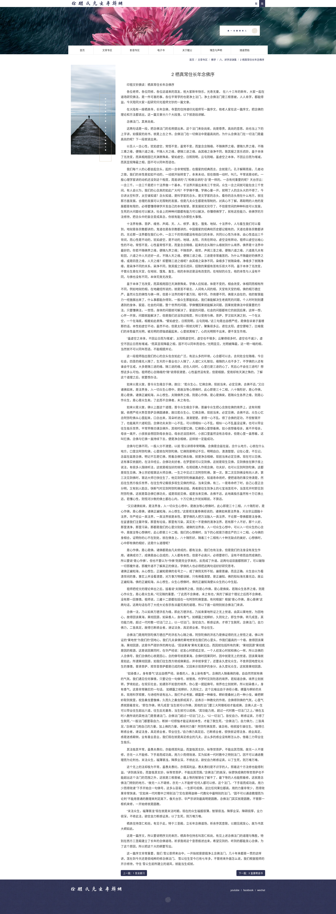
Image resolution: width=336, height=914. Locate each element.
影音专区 (135, 50)
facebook (248, 890)
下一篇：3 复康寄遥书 (251, 873)
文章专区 (107, 50)
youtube (235, 890)
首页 (82, 50)
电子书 (161, 50)
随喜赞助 (245, 50)
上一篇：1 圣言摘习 (134, 873)
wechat (261, 890)
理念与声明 (216, 50)
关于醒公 (187, 50)
